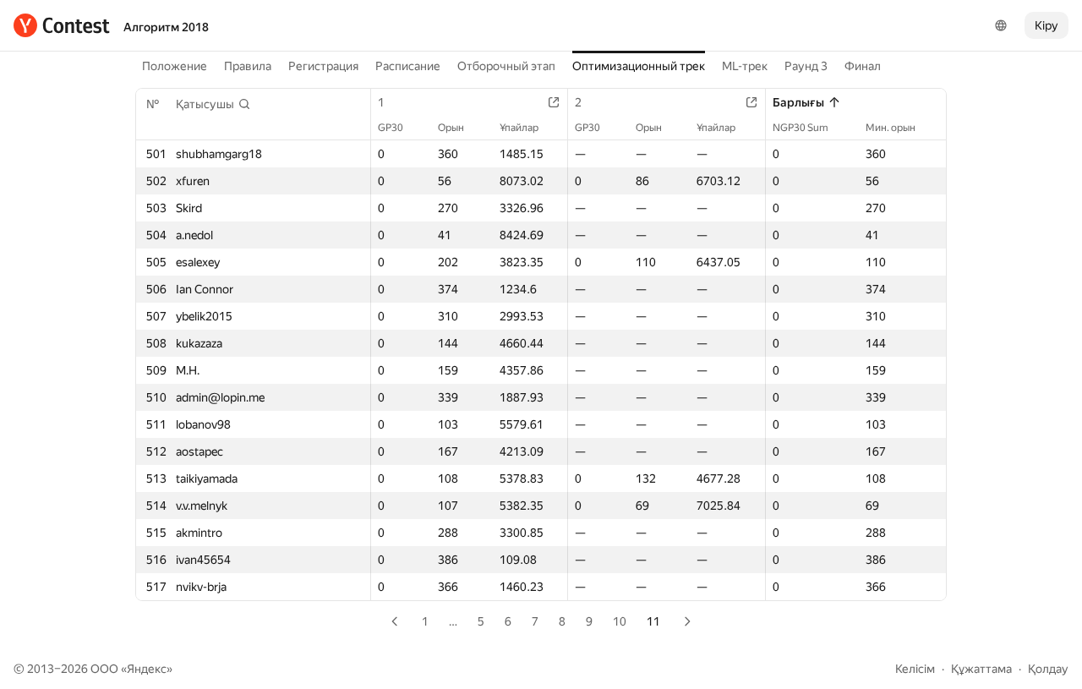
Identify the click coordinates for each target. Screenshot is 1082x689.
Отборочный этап (506, 66)
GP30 (390, 128)
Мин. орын (890, 128)
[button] (213, 104)
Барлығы (798, 102)
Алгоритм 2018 (166, 27)
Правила (247, 66)
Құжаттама (981, 668)
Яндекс (147, 668)
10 (619, 621)
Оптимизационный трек (638, 66)
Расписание (407, 66)
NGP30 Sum (800, 128)
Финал (862, 66)
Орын (451, 128)
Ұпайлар (519, 128)
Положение (174, 66)
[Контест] (62, 25)
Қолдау (1048, 668)
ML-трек (745, 66)
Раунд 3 (806, 66)
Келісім (915, 668)
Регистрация (323, 66)
